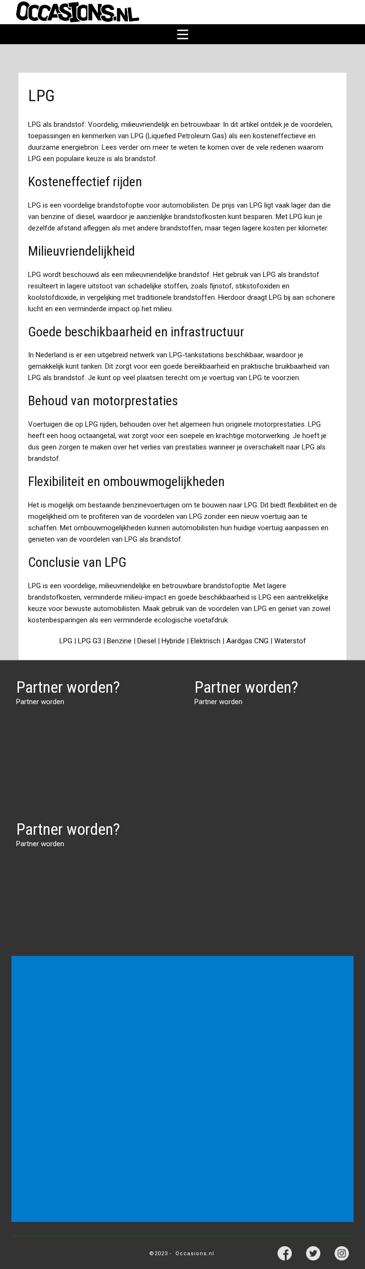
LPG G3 (89, 641)
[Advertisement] (184, 1022)
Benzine (119, 641)
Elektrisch (206, 641)
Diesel (146, 641)
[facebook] (285, 1253)
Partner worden (40, 701)
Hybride (173, 641)
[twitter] (313, 1253)
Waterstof (290, 641)
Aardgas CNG (247, 641)
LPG (65, 641)
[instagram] (342, 1253)
